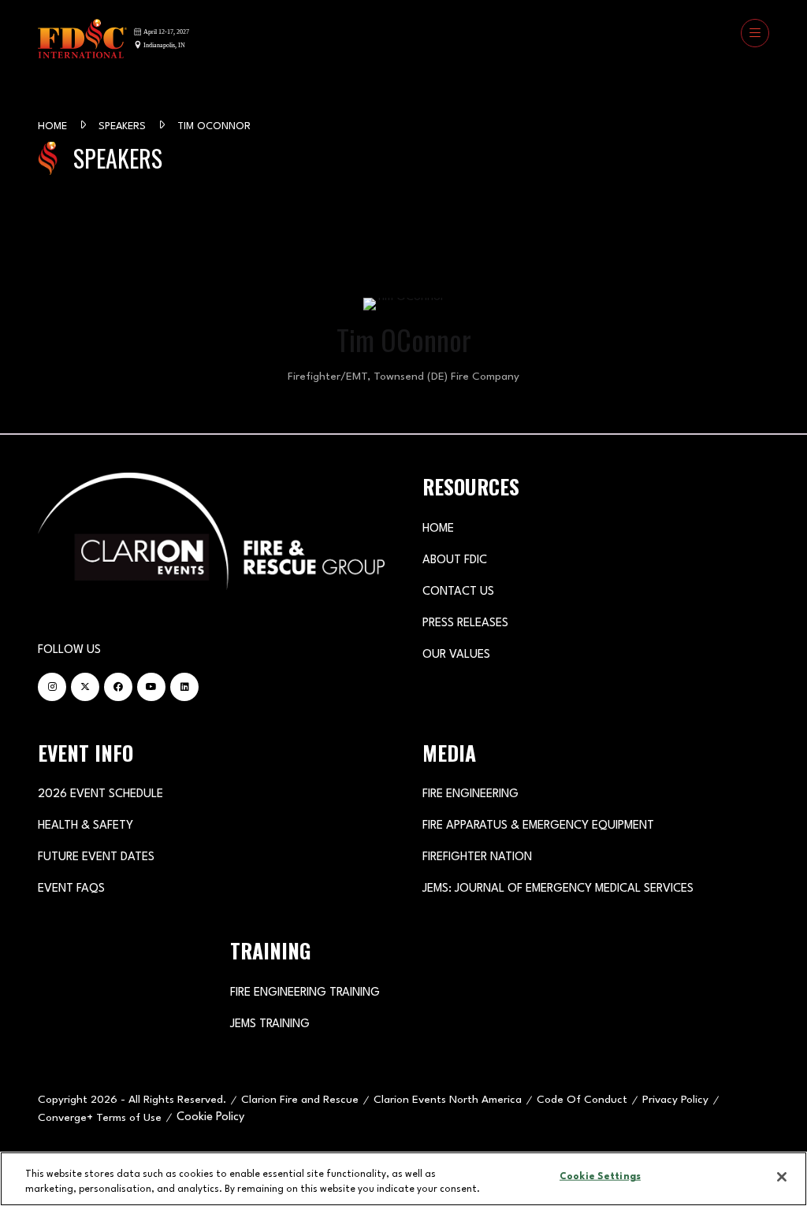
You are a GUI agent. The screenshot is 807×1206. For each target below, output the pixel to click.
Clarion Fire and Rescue (300, 1099)
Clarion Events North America (448, 1099)
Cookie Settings (600, 1177)
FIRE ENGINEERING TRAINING (305, 993)
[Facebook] (118, 687)
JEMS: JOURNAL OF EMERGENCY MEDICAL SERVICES (558, 889)
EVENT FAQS (71, 889)
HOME (438, 529)
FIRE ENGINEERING (470, 794)
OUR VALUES (456, 655)
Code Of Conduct (582, 1099)
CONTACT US (458, 592)
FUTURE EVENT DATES (96, 857)
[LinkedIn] (184, 687)
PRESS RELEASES (465, 623)
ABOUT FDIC (454, 560)
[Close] (781, 1177)
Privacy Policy (675, 1099)
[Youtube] (151, 687)
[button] (755, 33)
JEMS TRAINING (270, 1024)
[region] (403, 1179)
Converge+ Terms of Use (100, 1117)
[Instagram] (52, 687)
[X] (85, 687)
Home (54, 126)
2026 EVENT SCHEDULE (100, 794)
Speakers (124, 126)
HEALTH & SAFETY (85, 826)
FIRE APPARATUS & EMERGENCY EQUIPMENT (538, 826)
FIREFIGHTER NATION (477, 857)
